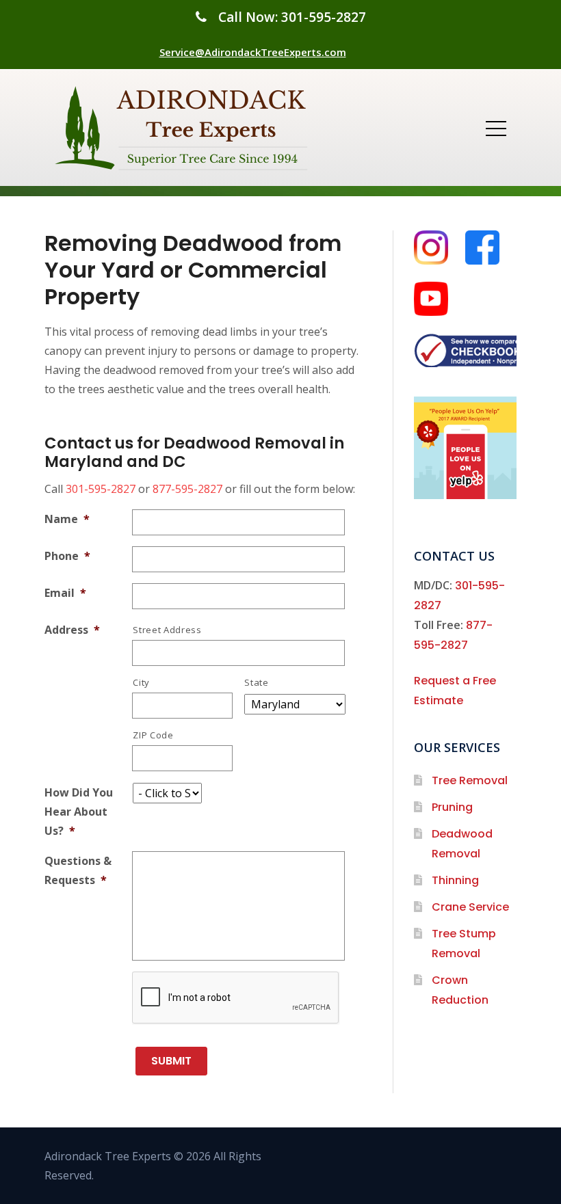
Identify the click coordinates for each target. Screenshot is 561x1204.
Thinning (455, 880)
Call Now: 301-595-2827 (292, 17)
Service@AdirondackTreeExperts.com (252, 52)
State (256, 682)
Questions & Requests (78, 870)
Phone (67, 555)
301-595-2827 (100, 488)
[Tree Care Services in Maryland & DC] (185, 128)
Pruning (452, 807)
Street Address (167, 630)
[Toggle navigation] (496, 128)
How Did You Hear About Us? (78, 811)
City (141, 682)
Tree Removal (470, 780)
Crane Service (470, 907)
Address (72, 629)
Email (65, 592)
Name (67, 518)
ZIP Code (153, 735)
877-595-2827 (187, 488)
